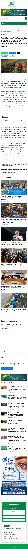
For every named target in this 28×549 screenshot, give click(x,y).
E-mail (3, 351)
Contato (14, 520)
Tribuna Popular (14, 546)
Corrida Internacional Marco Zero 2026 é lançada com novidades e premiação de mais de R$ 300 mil (14, 288)
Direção (14, 511)
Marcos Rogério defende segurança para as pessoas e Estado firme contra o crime (16, 414)
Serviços (14, 517)
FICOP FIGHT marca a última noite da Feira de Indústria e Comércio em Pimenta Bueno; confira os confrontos (13, 221)
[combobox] (13, 18)
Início (2, 30)
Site (2, 357)
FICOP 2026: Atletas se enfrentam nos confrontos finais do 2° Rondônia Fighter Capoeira (12, 198)
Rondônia (6, 30)
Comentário (4, 328)
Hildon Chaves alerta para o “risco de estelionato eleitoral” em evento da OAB (16, 422)
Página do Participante (19, 91)
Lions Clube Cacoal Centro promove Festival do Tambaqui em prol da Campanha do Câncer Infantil (17, 388)
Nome (3, 346)
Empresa (14, 508)
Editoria (14, 514)
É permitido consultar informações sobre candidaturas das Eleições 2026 (17, 448)
